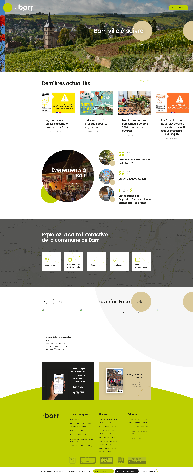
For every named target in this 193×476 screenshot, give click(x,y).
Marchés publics (78, 431)
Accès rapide (178, 8)
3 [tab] (142, 44)
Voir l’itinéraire (140, 427)
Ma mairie (75, 420)
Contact (136, 438)
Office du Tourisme (80, 446)
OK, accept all (103, 471)
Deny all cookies (127, 471)
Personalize (148, 471)
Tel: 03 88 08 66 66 (140, 432)
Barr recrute (77, 435)
